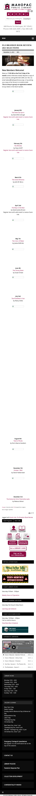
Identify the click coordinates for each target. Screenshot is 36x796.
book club (13, 517)
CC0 (14, 507)
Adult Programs (7, 520)
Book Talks (18, 520)
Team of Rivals (18, 441)
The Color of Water (18, 241)
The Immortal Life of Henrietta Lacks (18, 499)
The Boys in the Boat (18, 208)
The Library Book (18, 270)
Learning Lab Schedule (9, 609)
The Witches (18, 146)
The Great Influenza (18, 180)
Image (3, 507)
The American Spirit (18, 112)
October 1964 (18, 470)
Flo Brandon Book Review (25, 517)
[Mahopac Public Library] (18, 3)
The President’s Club (18, 298)
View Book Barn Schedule (10, 623)
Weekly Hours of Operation (10, 595)
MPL (18, 52)
